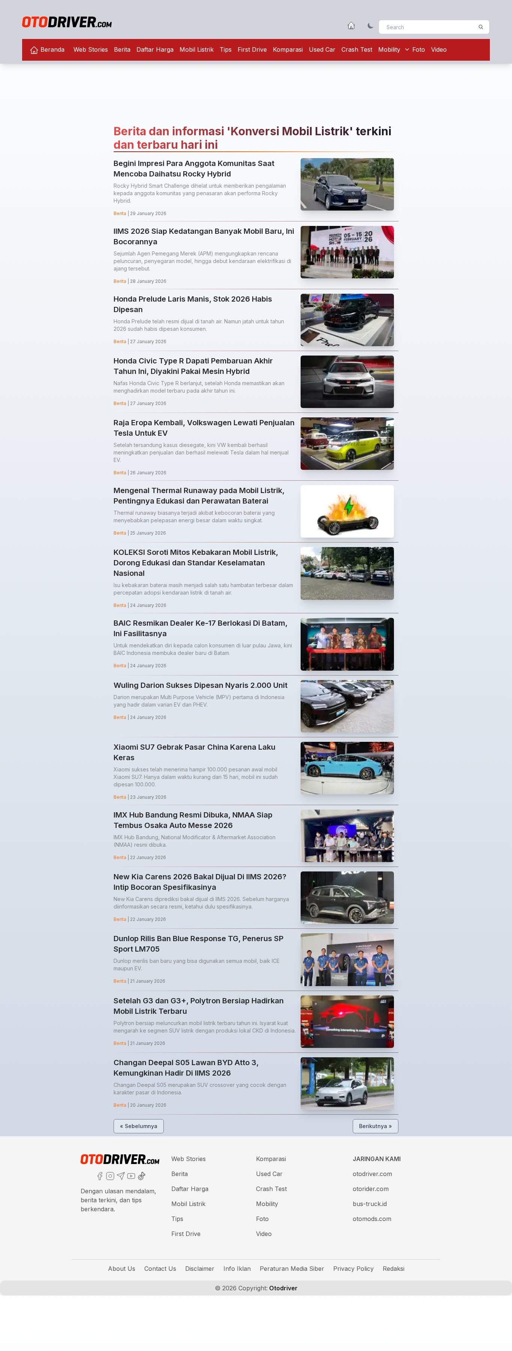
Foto (418, 49)
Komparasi (288, 49)
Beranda (51, 49)
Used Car (322, 49)
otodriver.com (372, 1174)
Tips (226, 49)
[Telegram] (120, 1175)
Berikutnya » (375, 1126)
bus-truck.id (370, 1204)
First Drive (252, 49)
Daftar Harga (155, 49)
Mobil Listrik (197, 49)
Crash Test (356, 49)
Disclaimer (199, 1268)
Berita (122, 49)
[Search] (481, 27)
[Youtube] (130, 1175)
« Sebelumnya (138, 1126)
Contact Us (160, 1268)
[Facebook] (99, 1175)
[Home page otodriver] (351, 25)
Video (439, 49)
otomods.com (372, 1218)
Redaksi (393, 1268)
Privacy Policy (353, 1268)
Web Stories (90, 49)
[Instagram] (109, 1175)
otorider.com (371, 1189)
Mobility (389, 49)
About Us (121, 1268)
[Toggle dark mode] (370, 25)
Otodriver (283, 1288)
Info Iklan (237, 1268)
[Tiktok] (141, 1175)
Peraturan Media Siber (292, 1268)
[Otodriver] (67, 21)
